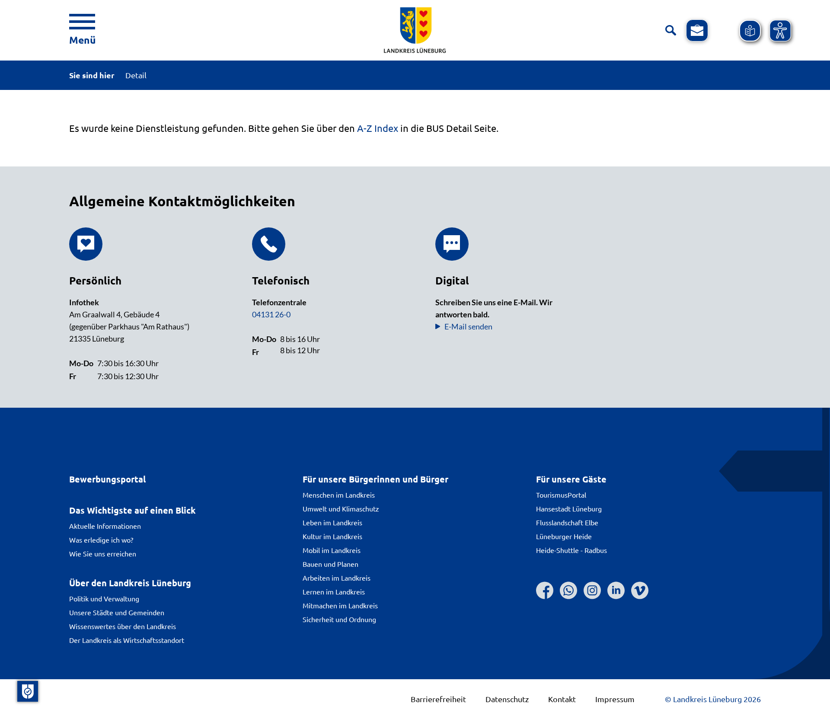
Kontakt (562, 698)
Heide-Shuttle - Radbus (571, 550)
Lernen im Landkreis (334, 591)
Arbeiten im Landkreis (336, 577)
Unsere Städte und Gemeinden (116, 612)
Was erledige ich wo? (101, 539)
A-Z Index (377, 128)
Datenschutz (507, 698)
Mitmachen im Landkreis (340, 605)
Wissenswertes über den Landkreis (122, 626)
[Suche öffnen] (671, 30)
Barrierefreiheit (438, 698)
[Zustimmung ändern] (27, 691)
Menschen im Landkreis (339, 494)
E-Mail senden (468, 326)
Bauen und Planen (330, 563)
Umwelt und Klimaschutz (341, 508)
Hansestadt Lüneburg (569, 508)
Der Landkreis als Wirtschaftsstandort (126, 640)
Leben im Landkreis (332, 522)
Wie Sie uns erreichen (102, 553)
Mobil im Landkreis (332, 550)
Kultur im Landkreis (332, 536)
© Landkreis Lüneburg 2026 (713, 698)
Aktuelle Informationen (105, 525)
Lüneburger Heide (564, 536)
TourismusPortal (561, 494)
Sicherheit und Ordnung (339, 619)
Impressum (615, 698)
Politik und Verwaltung (104, 598)
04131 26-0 (271, 314)
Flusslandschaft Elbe (567, 522)
